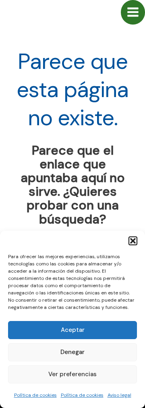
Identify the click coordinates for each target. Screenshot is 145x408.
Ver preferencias (72, 374)
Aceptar (73, 330)
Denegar (72, 352)
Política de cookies (35, 395)
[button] (133, 241)
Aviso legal (119, 395)
